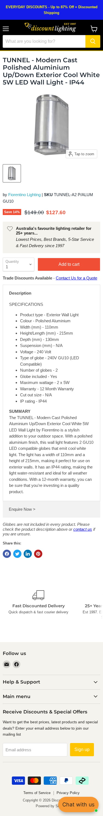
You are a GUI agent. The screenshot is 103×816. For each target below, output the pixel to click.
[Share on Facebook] (7, 554)
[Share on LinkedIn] (28, 554)
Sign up (82, 749)
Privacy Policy (68, 793)
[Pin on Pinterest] (38, 554)
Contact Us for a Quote (76, 278)
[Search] (92, 41)
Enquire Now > (22, 509)
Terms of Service (37, 793)
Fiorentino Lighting (24, 194)
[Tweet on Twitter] (17, 554)
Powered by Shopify (52, 806)
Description (20, 293)
